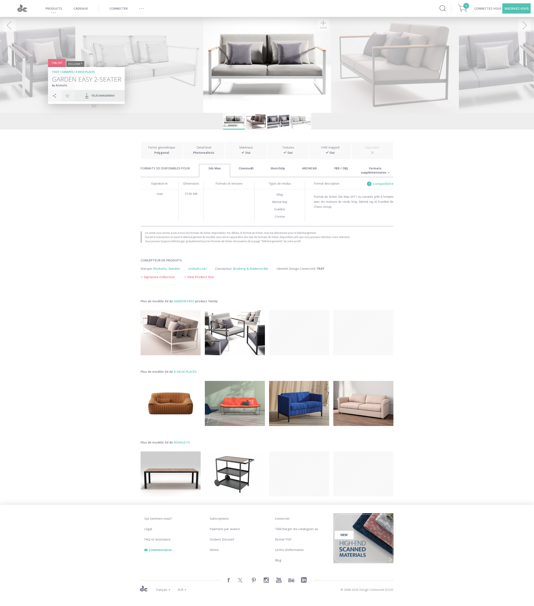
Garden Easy (184, 301)
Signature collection (159, 277)
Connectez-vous (487, 8)
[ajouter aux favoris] (67, 95)
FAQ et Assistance (157, 539)
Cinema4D (246, 168)
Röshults (182, 442)
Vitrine (214, 550)
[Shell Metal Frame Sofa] (235, 403)
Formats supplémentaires (374, 170)
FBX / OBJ (341, 168)
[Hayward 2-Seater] (363, 403)
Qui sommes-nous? (158, 518)
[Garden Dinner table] (171, 473)
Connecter (282, 518)
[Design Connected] (22, 8)
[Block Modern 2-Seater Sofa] (299, 403)
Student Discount (222, 539)
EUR (180, 590)
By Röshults (59, 85)
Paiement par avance (225, 529)
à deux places (85, 72)
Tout (55, 72)
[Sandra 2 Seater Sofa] (171, 403)
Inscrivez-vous (517, 8)
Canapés (67, 72)
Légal (148, 529)
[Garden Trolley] (235, 473)
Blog (278, 560)
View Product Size (200, 277)
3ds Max (214, 168)
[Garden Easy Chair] (235, 332)
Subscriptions (219, 518)
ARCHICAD (309, 168)
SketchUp (278, 168)
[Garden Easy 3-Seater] (171, 332)
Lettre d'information (289, 550)
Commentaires (160, 550)
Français (161, 590)
